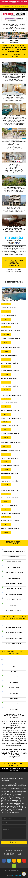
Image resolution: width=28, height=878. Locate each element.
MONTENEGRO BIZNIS (16, 875)
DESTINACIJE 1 (14, 40)
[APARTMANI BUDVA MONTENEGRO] (9, 861)
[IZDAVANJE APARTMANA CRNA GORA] (4, 861)
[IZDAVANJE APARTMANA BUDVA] (19, 861)
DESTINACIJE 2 (14, 42)
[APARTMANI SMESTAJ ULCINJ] (14, 293)
